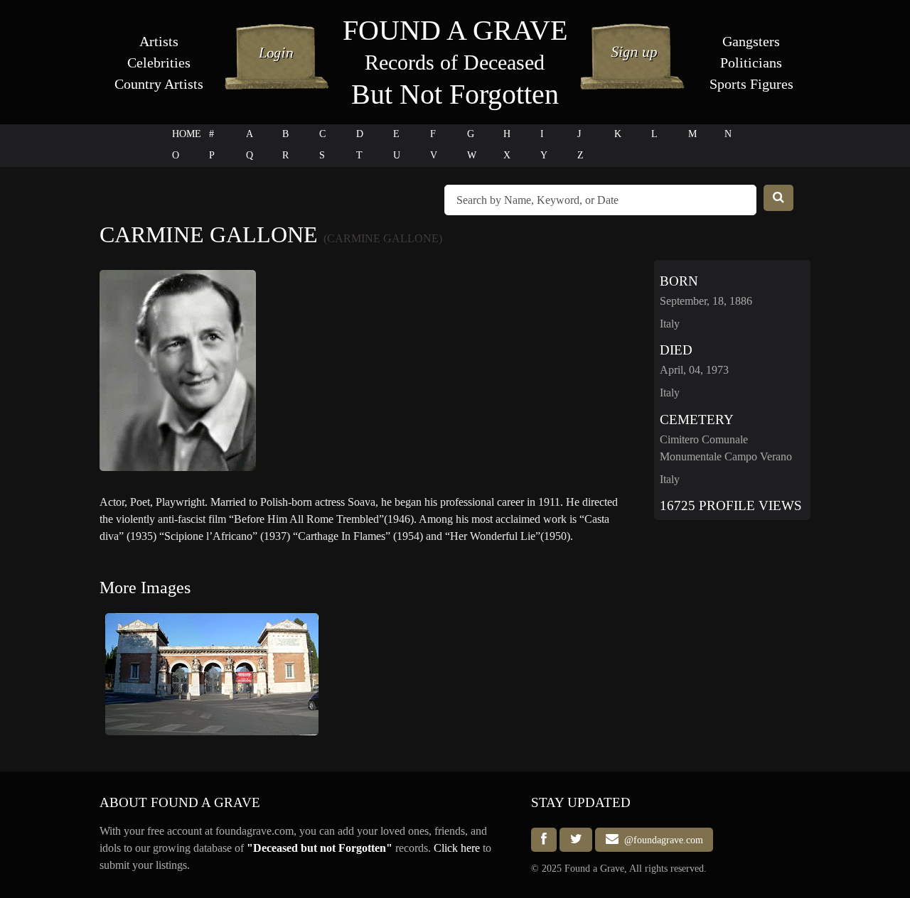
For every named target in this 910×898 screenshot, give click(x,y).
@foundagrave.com (661, 839)
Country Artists (158, 84)
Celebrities (159, 62)
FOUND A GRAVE (455, 30)
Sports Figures (751, 84)
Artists (158, 41)
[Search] (778, 198)
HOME (186, 134)
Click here (457, 848)
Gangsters (751, 41)
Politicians (751, 62)
